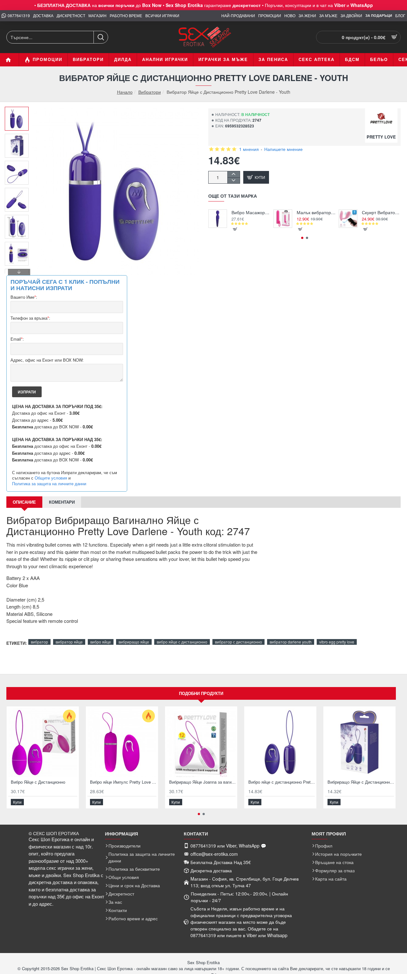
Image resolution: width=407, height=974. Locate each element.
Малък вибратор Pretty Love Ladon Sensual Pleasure (316, 212)
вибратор (39, 641)
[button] (19, 111)
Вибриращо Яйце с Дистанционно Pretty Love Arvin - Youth (361, 782)
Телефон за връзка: (30, 318)
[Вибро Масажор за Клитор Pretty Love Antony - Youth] (217, 218)
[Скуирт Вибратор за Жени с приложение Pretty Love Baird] (348, 218)
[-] (233, 180)
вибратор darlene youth (291, 641)
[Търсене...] (100, 37)
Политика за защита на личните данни (49, 484)
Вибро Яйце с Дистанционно (38, 782)
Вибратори (149, 92)
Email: (17, 339)
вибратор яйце (69, 641)
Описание (24, 502)
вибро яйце (100, 641)
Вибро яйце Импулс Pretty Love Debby (123, 782)
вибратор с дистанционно (238, 641)
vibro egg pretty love (336, 641)
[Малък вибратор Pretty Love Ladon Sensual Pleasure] (282, 218)
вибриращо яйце (134, 641)
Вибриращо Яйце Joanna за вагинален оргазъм (202, 782)
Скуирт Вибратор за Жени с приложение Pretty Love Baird (381, 212)
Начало (125, 92)
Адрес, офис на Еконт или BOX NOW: (47, 360)
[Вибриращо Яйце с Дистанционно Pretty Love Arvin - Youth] (359, 742)
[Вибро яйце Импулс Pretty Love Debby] (121, 742)
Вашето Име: (23, 297)
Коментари (62, 502)
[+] (233, 174)
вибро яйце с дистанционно (182, 641)
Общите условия (51, 478)
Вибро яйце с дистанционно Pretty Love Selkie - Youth (281, 782)
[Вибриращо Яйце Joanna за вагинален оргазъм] (201, 742)
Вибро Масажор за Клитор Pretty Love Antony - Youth (251, 212)
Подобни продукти (201, 693)
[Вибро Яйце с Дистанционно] (42, 742)
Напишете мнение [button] (283, 149)
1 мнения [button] (249, 149)
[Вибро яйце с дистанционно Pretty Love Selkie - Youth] (280, 742)
